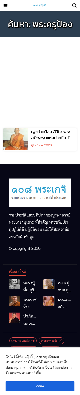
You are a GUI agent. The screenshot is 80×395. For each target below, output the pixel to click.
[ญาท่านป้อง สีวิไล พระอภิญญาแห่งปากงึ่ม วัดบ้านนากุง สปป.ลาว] (15, 139)
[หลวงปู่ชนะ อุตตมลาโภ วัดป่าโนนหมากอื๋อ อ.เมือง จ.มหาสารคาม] (48, 284)
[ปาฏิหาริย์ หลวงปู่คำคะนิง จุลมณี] (14, 318)
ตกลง (40, 386)
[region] (40, 371)
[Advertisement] (40, 80)
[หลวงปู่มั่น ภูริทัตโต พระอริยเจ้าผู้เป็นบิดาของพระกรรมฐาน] (14, 284)
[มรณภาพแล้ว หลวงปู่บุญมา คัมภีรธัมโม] (48, 301)
